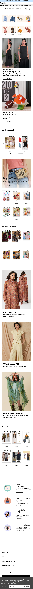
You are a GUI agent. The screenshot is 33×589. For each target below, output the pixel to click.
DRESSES (5, 34)
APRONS (28, 23)
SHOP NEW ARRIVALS (26, 130)
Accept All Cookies (23, 586)
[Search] (6, 9)
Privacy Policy (13, 583)
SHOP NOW (28, 226)
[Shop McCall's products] (7, 5)
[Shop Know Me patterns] (21, 5)
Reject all (12, 586)
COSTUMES (12, 34)
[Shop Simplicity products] (2, 5)
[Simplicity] (3, 3)
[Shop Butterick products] (11, 5)
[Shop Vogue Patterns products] (16, 5)
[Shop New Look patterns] (26, 5)
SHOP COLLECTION (8, 78)
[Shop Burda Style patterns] (30, 5)
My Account (5, 552)
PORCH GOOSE (20, 34)
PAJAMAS (28, 34)
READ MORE (7, 420)
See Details (31, 2)
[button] (3, 144)
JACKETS (13, 23)
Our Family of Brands (8, 566)
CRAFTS (20, 23)
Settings (4, 586)
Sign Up (16, 577)
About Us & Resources (9, 561)
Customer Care (6, 557)
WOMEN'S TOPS (5, 23)
